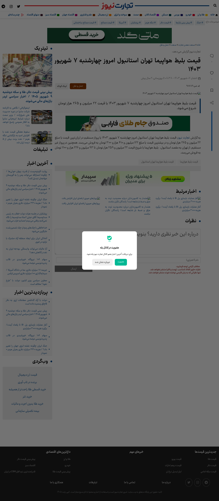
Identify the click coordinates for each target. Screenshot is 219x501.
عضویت (121, 262)
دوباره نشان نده (102, 262)
